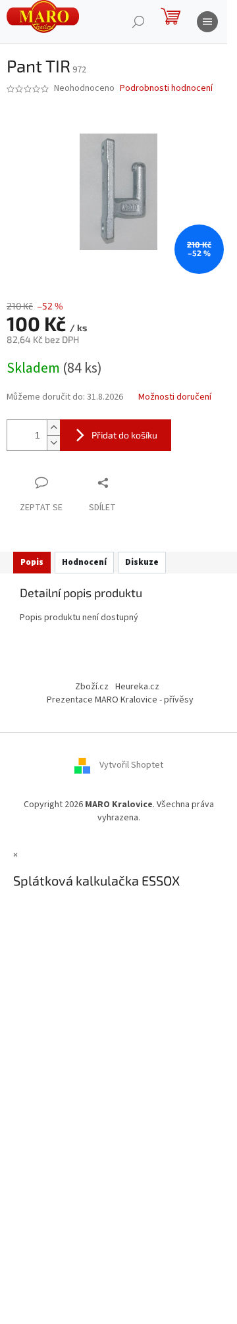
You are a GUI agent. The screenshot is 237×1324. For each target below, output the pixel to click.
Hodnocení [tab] (84, 562)
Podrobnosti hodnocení (166, 88)
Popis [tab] (31, 562)
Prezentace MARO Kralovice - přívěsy (120, 699)
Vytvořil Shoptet (131, 765)
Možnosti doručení (174, 397)
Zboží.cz (92, 686)
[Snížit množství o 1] (53, 442)
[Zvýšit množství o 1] (53, 427)
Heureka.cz (137, 686)
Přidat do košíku (124, 434)
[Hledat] (138, 22)
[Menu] (207, 22)
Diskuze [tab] (142, 562)
